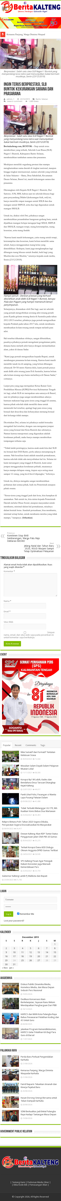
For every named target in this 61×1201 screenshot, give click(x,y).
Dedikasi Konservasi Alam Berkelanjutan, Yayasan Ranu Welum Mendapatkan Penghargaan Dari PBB (39, 1002)
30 (6, 964)
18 (22, 956)
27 (38, 960)
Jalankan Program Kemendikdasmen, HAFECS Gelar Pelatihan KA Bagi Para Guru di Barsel (38, 1032)
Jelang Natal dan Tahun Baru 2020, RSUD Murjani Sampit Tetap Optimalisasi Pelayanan (39, 547)
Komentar (9, 571)
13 (38, 952)
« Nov (5, 968)
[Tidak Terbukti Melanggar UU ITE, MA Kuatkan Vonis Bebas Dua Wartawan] (10, 812)
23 (6, 960)
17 (14, 956)
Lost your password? (14, 920)
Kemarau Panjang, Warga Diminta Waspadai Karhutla (31, 34)
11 (22, 952)
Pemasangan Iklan (38, 1185)
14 (47, 952)
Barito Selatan (42, 99)
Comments (31, 745)
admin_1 (10, 99)
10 (14, 952)
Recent (18, 745)
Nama (7, 601)
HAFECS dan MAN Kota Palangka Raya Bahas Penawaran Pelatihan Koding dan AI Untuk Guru (40, 1017)
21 (47, 956)
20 (38, 956)
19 (30, 956)
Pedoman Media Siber (38, 1182)
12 (30, 952)
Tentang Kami (18, 1182)
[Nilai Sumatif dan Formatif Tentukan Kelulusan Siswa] (10, 756)
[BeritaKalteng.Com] (30, 7)
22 (55, 956)
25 (22, 960)
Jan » (11, 968)
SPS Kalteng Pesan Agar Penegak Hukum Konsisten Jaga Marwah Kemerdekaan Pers (36, 864)
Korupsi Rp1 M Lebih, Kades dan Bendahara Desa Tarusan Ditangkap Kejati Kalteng (38, 782)
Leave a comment (14, 101)
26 (30, 960)
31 (14, 964)
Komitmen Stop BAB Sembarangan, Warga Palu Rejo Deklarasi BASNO (23, 537)
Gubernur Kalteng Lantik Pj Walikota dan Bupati (24, 876)
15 (55, 952)
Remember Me (26, 914)
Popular (7, 745)
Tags (42, 745)
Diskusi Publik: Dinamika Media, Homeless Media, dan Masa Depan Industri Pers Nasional (37, 987)
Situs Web (8, 622)
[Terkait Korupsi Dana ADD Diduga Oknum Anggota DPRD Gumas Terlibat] (10, 851)
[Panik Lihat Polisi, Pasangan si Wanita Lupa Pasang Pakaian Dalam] (10, 799)
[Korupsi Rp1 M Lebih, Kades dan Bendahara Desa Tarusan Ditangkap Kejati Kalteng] (10, 784)
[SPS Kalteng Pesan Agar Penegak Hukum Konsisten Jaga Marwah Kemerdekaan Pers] (10, 865)
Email (7, 611)
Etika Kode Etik (20, 1185)
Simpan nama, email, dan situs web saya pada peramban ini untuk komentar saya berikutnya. (29, 635)
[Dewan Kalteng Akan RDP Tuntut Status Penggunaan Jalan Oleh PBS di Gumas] (10, 838)
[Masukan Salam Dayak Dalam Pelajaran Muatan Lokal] (10, 770)
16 (6, 956)
